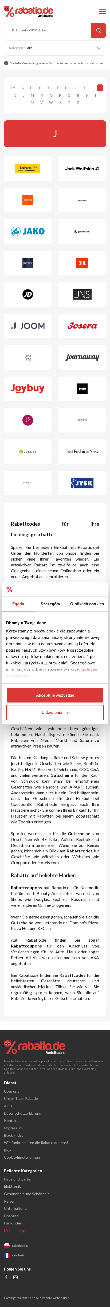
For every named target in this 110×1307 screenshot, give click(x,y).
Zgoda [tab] (18, 604)
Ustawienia (52, 712)
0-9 (12, 88)
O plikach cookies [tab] (87, 604)
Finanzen (11, 1216)
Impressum (13, 1128)
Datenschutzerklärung (22, 1113)
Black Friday (13, 1135)
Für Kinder (12, 1223)
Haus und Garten (18, 1179)
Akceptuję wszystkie (55, 695)
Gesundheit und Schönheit (26, 1193)
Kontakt (11, 1120)
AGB (8, 1106)
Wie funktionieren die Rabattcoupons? (36, 1142)
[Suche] (98, 30)
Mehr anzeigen (16, 1230)
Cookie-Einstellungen (22, 1157)
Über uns (11, 1091)
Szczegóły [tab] (50, 604)
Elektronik (12, 1186)
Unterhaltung (15, 1208)
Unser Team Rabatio (21, 1098)
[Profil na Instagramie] (15, 1278)
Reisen (9, 1201)
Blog (7, 1150)
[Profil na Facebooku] (6, 1278)
